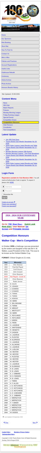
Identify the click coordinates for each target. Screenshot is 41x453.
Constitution (7, 127)
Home (4, 35)
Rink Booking (6, 42)
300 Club (6, 105)
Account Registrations (9, 65)
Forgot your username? (9, 204)
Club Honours (8, 125)
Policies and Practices (9, 61)
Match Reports (8, 108)
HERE (12, 182)
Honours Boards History (10, 87)
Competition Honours (11, 122)
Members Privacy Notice (21, 432)
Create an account (8, 202)
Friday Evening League (11, 115)
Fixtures (6, 110)
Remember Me (8, 194)
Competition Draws (9, 120)
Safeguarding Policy (8, 434)
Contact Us (5, 54)
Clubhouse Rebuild (8, 72)
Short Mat (5, 46)
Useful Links (6, 69)
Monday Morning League (12, 112)
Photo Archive (6, 84)
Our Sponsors (6, 39)
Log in (4, 197)
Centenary (5, 76)
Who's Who (5, 57)
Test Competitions (9, 130)
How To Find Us (7, 50)
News (5, 103)
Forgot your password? (9, 206)
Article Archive (6, 80)
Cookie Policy (6, 432)
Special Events (8, 117)
